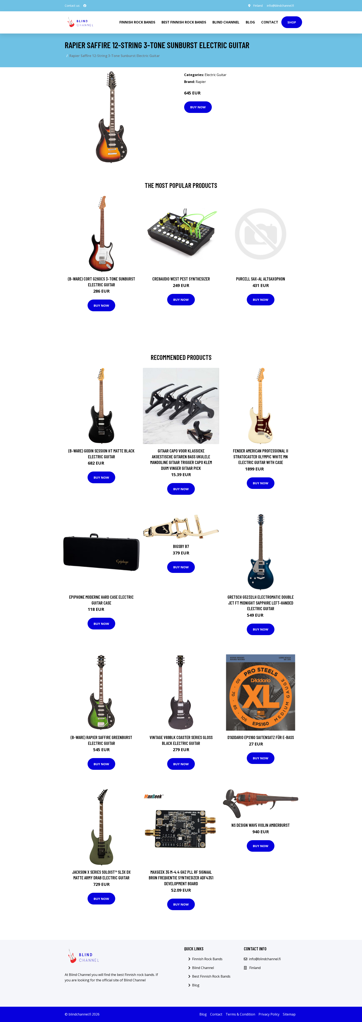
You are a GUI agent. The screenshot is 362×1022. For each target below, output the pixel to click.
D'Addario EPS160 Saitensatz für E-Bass (261, 737)
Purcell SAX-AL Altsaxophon (260, 278)
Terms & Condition (240, 1014)
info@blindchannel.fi (280, 6)
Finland (258, 6)
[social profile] (85, 6)
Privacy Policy (269, 1014)
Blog (250, 22)
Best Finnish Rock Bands (184, 22)
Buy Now (198, 107)
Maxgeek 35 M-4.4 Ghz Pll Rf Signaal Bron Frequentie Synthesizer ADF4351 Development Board (181, 877)
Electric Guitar (215, 74)
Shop (291, 22)
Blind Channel (225, 22)
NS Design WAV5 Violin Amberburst (260, 825)
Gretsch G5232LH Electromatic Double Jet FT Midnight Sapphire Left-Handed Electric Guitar (261, 602)
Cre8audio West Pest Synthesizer (181, 278)
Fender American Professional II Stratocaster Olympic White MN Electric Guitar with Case (260, 456)
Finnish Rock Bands (137, 22)
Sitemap (289, 1014)
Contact (269, 22)
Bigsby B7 (181, 546)
